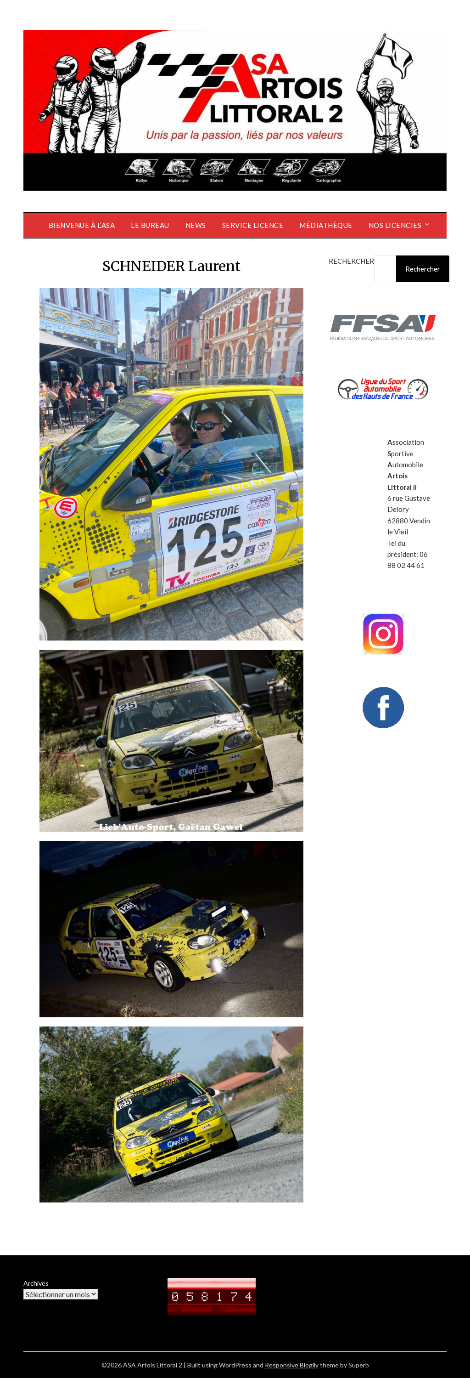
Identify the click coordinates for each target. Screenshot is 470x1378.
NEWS (195, 225)
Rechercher (351, 261)
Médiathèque (325, 225)
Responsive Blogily (292, 1365)
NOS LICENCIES (395, 225)
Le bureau (150, 225)
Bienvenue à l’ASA (82, 225)
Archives (36, 1283)
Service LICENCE (253, 225)
